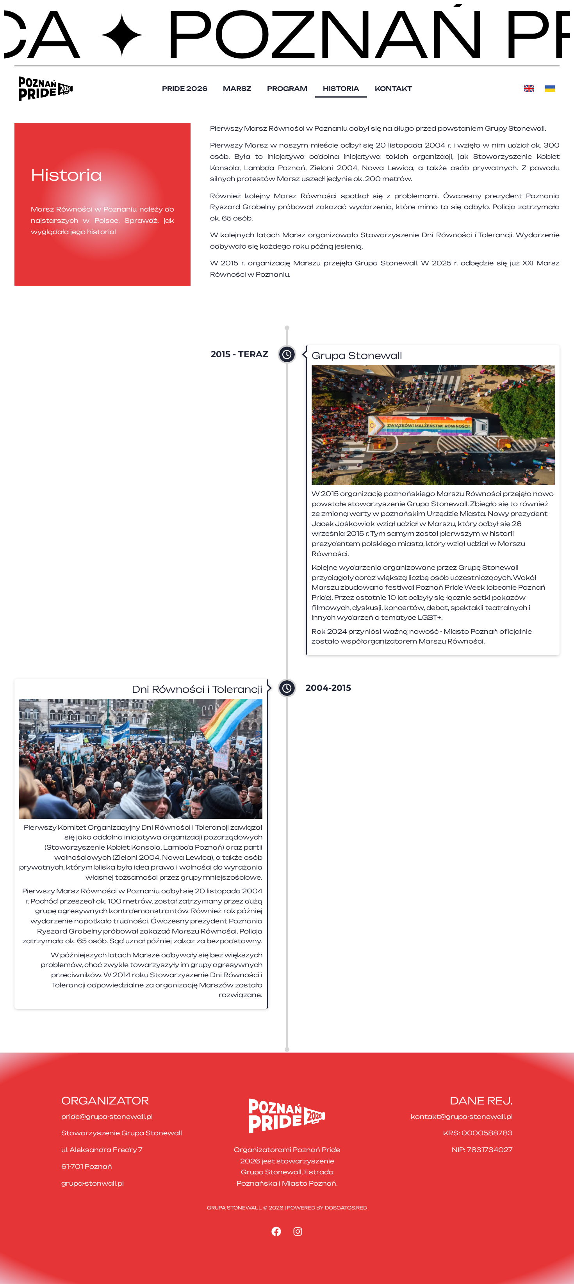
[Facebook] (276, 1231)
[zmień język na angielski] (531, 88)
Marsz (237, 88)
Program (287, 88)
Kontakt (393, 88)
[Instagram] (298, 1231)
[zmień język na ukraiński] (552, 88)
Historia (341, 88)
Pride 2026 (184, 88)
